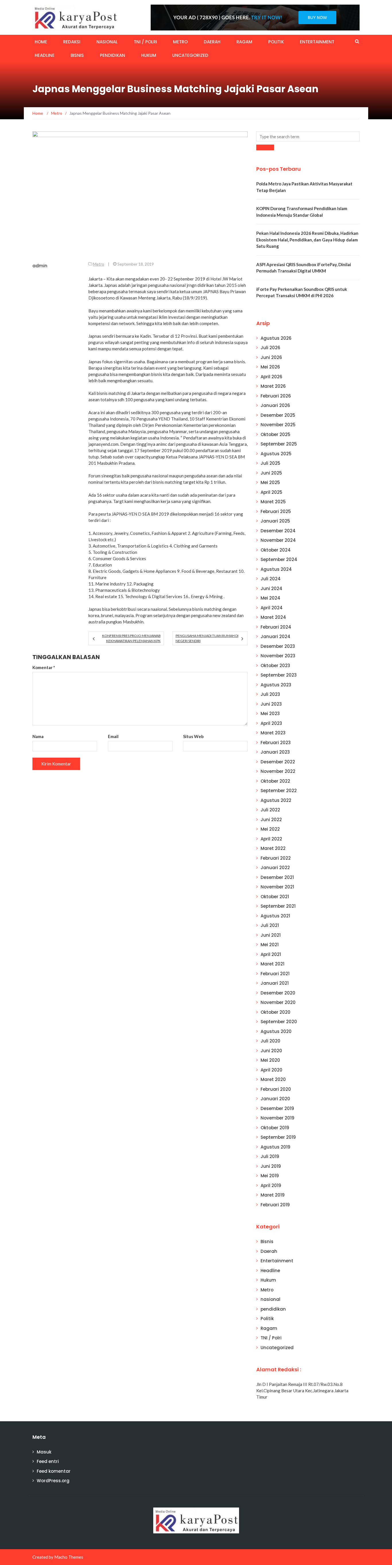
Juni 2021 (271, 935)
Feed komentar (54, 1471)
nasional (107, 42)
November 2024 (278, 540)
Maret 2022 (273, 848)
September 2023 (279, 675)
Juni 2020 (271, 1051)
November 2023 (278, 656)
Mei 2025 (270, 482)
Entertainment (317, 42)
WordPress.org (53, 1481)
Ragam (244, 42)
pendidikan (112, 55)
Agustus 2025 (276, 454)
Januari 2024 (275, 636)
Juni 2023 (271, 704)
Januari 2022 (275, 868)
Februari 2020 (276, 1089)
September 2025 (279, 444)
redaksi (71, 42)
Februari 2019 (275, 1205)
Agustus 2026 (276, 338)
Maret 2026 (273, 386)
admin (39, 266)
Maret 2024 (273, 617)
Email (113, 736)
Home (41, 42)
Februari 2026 (276, 396)
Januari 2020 (275, 1099)
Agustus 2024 (276, 569)
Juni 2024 (271, 588)
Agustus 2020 (276, 1031)
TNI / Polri (145, 42)
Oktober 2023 (275, 666)
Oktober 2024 (276, 550)
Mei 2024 (270, 598)
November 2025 (278, 425)
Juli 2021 (270, 925)
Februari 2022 (276, 858)
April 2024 (272, 608)
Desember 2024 (278, 531)
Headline (45, 55)
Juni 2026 (271, 357)
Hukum (148, 55)
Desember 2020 (278, 993)
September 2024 (279, 559)
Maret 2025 (273, 502)
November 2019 (277, 1118)
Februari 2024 (276, 627)
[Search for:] (308, 136)
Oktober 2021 (275, 897)
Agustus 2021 (275, 916)
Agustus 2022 (276, 800)
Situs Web (193, 736)
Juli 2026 (270, 348)
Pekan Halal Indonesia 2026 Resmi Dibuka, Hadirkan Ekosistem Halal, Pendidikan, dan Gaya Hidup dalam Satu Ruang (307, 240)
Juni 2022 (271, 820)
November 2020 (278, 1002)
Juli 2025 (270, 463)
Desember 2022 (278, 762)
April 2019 (271, 1185)
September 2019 (278, 1137)
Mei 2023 (270, 714)
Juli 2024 (271, 579)
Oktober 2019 (275, 1128)
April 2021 (271, 954)
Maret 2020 (273, 1079)
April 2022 (271, 839)
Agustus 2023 (276, 685)
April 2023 (271, 723)
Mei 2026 (270, 367)
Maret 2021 (272, 964)
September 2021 (278, 906)
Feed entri (48, 1461)
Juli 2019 (270, 1156)
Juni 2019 (271, 1166)
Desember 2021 (277, 877)
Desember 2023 (278, 646)
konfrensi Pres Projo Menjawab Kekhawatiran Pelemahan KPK (131, 638)
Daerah (212, 42)
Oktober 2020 (275, 1012)
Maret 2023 (273, 733)
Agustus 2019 (275, 1147)
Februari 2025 (276, 511)
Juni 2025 (271, 473)
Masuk (44, 1452)
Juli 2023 (270, 694)
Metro (180, 42)
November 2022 (278, 771)
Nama (38, 736)
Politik (276, 42)
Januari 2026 (275, 405)
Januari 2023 (275, 752)
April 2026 (271, 377)
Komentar (43, 667)
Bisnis (77, 55)
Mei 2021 (270, 945)
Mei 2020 (270, 1060)
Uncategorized (190, 55)
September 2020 (279, 1022)
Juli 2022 (270, 810)
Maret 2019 (273, 1195)
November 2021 (277, 887)
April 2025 (271, 492)
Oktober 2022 (275, 781)
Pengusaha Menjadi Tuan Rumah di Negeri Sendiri (207, 638)
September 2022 (279, 791)
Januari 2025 (275, 521)
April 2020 (271, 1070)
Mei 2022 (270, 829)
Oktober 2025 (275, 434)
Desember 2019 (277, 1108)
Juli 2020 (270, 1041)
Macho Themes (68, 1557)
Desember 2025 (278, 415)
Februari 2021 (275, 974)
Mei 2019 (270, 1176)
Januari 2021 (275, 983)
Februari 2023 (276, 743)
